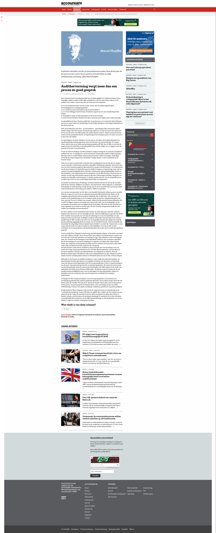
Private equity (148, 494)
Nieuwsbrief (147, 4)
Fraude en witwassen (134, 491)
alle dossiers (112, 497)
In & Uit (103, 9)
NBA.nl (131, 529)
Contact (152, 4)
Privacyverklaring (86, 529)
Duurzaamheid (132, 488)
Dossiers (141, 4)
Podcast (136, 4)
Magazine (130, 4)
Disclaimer (75, 529)
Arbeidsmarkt (112, 488)
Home (64, 9)
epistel (99, 98)
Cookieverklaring (101, 529)
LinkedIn (124, 529)
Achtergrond (95, 9)
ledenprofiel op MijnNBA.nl (101, 451)
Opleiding (130, 494)
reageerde (76, 222)
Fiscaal (110, 491)
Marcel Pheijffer (66, 315)
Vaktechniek (86, 9)
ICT (144, 491)
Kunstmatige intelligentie (117, 494)
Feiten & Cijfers (113, 9)
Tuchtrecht (122, 9)
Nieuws (70, 9)
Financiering (147, 488)
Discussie (77, 9)
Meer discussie (140, 123)
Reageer (67, 309)
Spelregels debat (114, 529)
